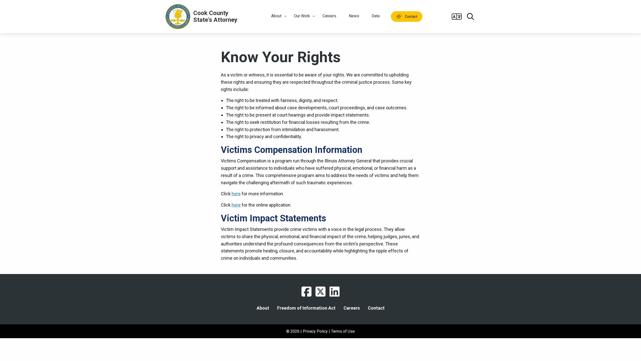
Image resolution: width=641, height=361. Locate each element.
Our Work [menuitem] (302, 16)
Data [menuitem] (376, 16)
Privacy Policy (315, 331)
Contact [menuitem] (411, 17)
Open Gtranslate (457, 16)
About (263, 308)
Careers (352, 308)
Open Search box (470, 16)
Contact (376, 308)
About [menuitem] (276, 16)
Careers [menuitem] (329, 16)
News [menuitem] (354, 16)
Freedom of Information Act (306, 308)
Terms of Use (343, 331)
